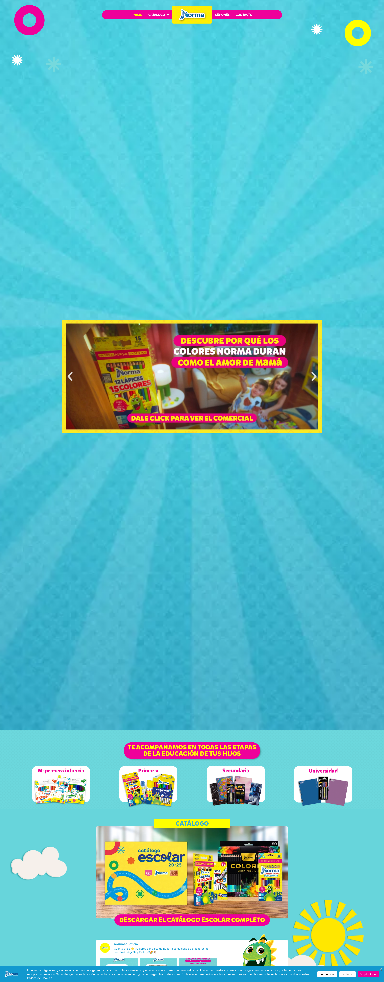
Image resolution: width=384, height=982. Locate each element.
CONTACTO (244, 15)
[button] (70, 376)
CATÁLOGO (156, 15)
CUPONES (222, 15)
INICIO (137, 15)
